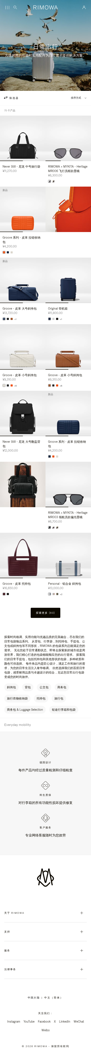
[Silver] (53, 594)
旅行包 (58, 698)
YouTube (28, 1021)
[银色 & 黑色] (49, 181)
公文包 (44, 687)
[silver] (53, 319)
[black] (57, 319)
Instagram (13, 1021)
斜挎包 (11, 687)
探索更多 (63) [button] (45, 613)
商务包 (61, 687)
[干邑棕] (12, 319)
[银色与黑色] (53, 527)
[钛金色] (57, 594)
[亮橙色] (12, 385)
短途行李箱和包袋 (64, 710)
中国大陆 (34, 998)
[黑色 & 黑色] (49, 527)
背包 (28, 687)
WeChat (79, 1021)
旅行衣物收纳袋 (17, 698)
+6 (15, 386)
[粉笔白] (12, 252)
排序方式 (76, 98)
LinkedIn (64, 1021)
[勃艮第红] (4, 594)
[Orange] (4, 252)
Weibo (45, 1030)
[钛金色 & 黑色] (53, 181)
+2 (61, 594)
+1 (15, 319)
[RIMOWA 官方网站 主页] (45, 7)
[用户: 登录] (84, 7)
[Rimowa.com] (68, 209)
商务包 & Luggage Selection (25, 710)
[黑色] (8, 319)
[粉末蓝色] (49, 594)
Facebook (44, 1021)
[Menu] (7, 8)
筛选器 (13, 98)
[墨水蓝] (8, 252)
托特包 (41, 698)
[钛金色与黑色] (57, 527)
